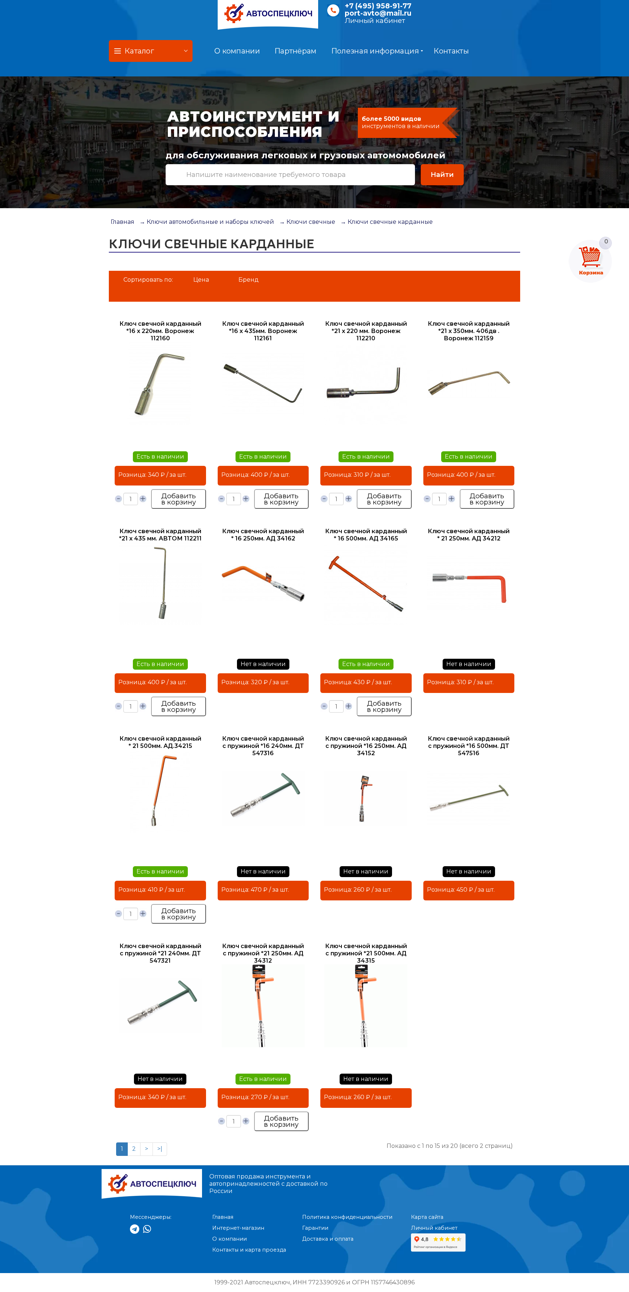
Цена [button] (201, 279)
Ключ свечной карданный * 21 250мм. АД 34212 (469, 535)
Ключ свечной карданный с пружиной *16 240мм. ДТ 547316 (263, 746)
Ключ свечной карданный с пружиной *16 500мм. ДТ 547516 (469, 746)
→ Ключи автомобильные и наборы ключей (206, 221)
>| (159, 1148)
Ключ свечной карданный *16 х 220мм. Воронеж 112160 (160, 331)
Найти (442, 174)
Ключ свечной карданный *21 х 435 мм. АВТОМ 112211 (160, 535)
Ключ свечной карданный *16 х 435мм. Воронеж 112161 (263, 331)
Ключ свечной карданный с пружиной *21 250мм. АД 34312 (263, 953)
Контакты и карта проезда (249, 1250)
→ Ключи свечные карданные (386, 221)
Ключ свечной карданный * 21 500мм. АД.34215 (160, 742)
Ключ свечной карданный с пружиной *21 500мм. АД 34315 (366, 953)
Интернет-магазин (238, 1228)
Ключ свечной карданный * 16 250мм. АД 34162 (263, 535)
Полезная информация (375, 51)
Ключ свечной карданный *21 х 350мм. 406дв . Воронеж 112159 (469, 331)
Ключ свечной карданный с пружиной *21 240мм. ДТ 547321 (160, 953)
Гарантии (315, 1228)
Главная (122, 221)
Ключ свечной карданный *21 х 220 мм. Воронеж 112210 (366, 331)
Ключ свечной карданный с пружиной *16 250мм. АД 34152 (366, 746)
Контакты (451, 51)
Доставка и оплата (327, 1239)
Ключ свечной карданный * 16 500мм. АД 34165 (366, 535)
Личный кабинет (375, 20)
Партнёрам (295, 51)
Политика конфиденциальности (347, 1217)
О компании (237, 51)
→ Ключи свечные (307, 221)
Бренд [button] (248, 279)
